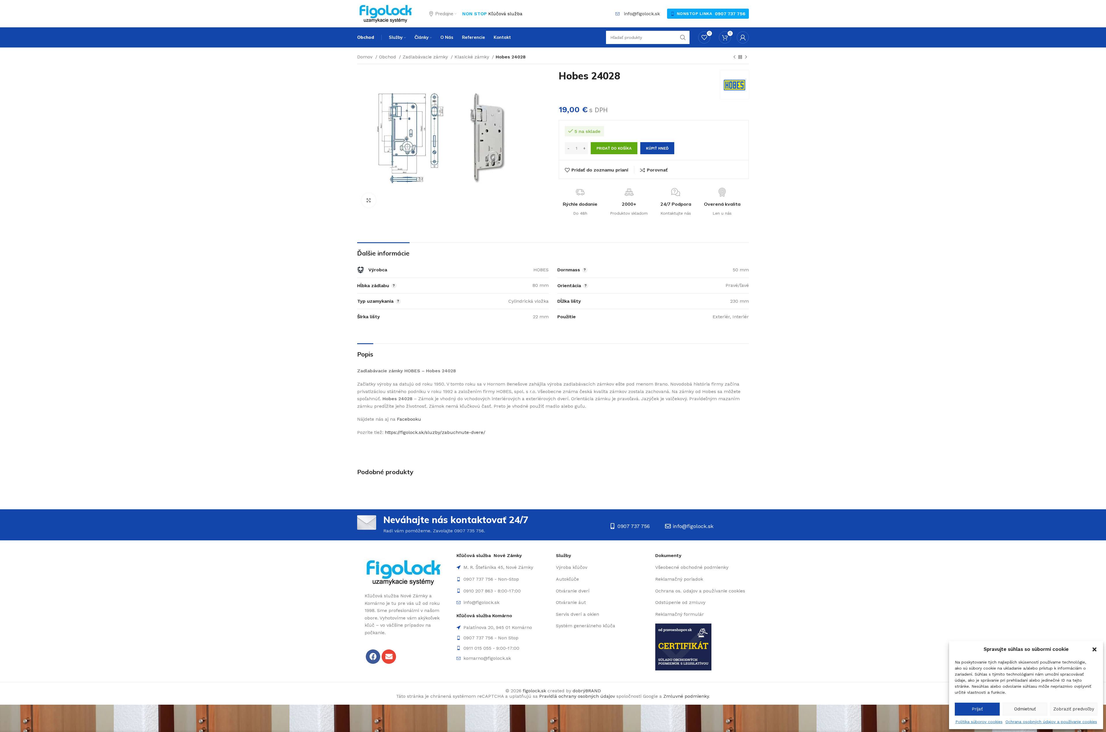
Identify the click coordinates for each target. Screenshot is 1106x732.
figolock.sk (534, 690)
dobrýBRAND (587, 690)
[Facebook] (373, 656)
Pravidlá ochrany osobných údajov (577, 696)
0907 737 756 (730, 13)
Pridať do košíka (614, 148)
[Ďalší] (746, 57)
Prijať (977, 709)
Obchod (388, 57)
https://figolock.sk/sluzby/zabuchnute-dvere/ (435, 432)
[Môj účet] (743, 37)
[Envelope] (389, 656)
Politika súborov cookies (979, 721)
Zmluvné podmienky (686, 696)
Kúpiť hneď (657, 148)
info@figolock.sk (642, 13)
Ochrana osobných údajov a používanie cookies (1051, 721)
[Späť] (734, 57)
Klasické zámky (472, 57)
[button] (1094, 649)
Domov (365, 57)
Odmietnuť (1025, 709)
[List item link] (503, 579)
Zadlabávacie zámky (426, 57)
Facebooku (409, 419)
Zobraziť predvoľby (1073, 709)
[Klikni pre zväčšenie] (368, 200)
